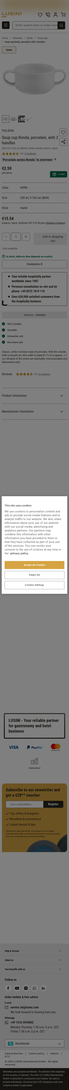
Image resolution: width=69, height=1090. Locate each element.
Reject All (34, 575)
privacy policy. (19, 553)
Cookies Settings (34, 585)
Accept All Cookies (34, 565)
